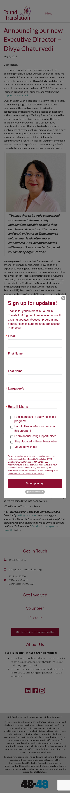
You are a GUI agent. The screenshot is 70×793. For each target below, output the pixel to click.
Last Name (15, 371)
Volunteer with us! (25, 447)
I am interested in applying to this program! (35, 419)
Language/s (16, 388)
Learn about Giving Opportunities (35, 436)
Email (11, 335)
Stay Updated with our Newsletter (35, 441)
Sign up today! (35, 483)
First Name (15, 353)
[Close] (63, 298)
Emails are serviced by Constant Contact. (26, 473)
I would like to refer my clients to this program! (34, 428)
